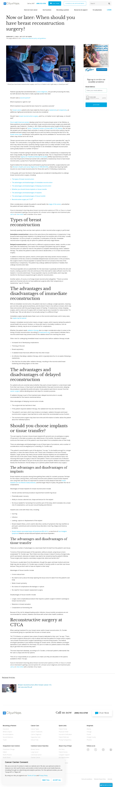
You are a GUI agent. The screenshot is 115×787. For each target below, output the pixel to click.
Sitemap (110, 779)
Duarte (89, 734)
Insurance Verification (65, 734)
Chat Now (103, 712)
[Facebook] (88, 749)
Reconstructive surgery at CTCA (22, 199)
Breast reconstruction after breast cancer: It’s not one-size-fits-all (34, 686)
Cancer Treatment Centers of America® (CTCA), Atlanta (44, 128)
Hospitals (90, 726)
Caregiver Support (64, 755)
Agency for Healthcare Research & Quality (34, 157)
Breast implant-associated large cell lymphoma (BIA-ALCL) (30, 531)
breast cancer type (16, 134)
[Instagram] (103, 749)
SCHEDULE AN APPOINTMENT (74, 3)
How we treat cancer (30, 10)
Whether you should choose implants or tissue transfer (29, 189)
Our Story (61, 749)
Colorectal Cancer (36, 755)
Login (109, 10)
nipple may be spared (19, 318)
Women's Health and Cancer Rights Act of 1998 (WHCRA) (30, 167)
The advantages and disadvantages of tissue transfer (29, 196)
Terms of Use (31, 775)
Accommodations (8, 734)
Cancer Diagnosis (36, 734)
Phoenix (89, 740)
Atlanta (89, 729)
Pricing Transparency (65, 740)
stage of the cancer (55, 204)
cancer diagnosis (42, 92)
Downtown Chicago (9, 749)
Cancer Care (35, 726)
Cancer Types (35, 729)
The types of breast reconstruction (23, 179)
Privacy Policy (43, 775)
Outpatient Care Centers (11, 746)
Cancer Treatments (36, 732)
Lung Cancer (34, 752)
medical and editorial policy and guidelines (33, 38)
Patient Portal (63, 729)
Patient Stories (63, 752)
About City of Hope (65, 746)
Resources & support (81, 10)
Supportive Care (35, 737)
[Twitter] (95, 749)
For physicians (97, 10)
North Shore (6, 757)
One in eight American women (19, 122)
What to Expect (7, 732)
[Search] (100, 3)
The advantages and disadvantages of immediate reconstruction (32, 182)
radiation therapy (33, 330)
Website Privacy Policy (100, 779)
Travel (4, 740)
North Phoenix (7, 755)
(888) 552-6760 (41, 3)
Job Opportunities (64, 757)
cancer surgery (15, 391)
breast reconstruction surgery (28, 116)
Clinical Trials (34, 740)
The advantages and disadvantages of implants (27, 193)
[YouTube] (111, 749)
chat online (19, 214)
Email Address (90, 87)
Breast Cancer (35, 749)
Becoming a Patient (9, 726)
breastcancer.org (44, 332)
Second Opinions (8, 737)
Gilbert (5, 752)
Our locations (47, 10)
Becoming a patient (62, 10)
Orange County (91, 737)
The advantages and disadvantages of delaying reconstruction (31, 186)
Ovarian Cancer (35, 757)
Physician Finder (63, 732)
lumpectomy (63, 110)
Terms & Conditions (86, 779)
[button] (109, 3)
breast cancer (17, 110)
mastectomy (53, 110)
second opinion (25, 98)
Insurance (6, 729)
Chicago (89, 732)
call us (12, 214)
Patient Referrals (64, 737)
